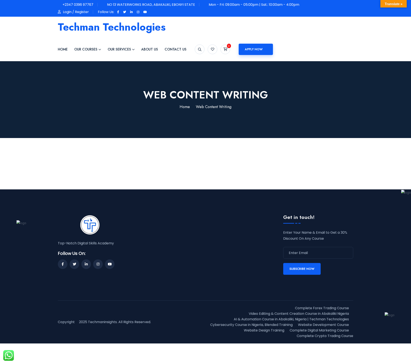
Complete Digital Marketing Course (319, 330)
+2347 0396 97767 (78, 4)
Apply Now (254, 49)
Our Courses (85, 49)
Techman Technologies (112, 27)
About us (149, 49)
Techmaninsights (102, 321)
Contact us (175, 49)
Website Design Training (264, 330)
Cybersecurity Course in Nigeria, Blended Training (251, 324)
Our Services (119, 49)
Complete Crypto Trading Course (325, 335)
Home (63, 49)
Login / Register (76, 11)
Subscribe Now (301, 269)
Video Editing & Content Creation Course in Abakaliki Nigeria (299, 313)
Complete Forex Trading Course (322, 308)
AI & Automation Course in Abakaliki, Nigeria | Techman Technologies (291, 319)
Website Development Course (323, 324)
